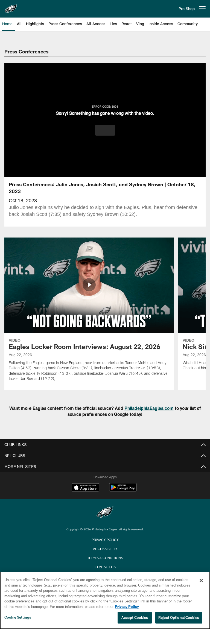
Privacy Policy (105, 539)
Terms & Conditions (105, 557)
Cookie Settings (17, 617)
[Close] (201, 581)
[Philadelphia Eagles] (105, 512)
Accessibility (105, 548)
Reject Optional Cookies (178, 618)
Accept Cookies (134, 618)
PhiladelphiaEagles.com (149, 408)
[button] (105, 130)
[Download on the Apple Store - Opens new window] (85, 488)
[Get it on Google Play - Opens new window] (123, 490)
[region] (105, 600)
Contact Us (105, 566)
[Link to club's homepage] (11, 6)
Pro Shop (187, 8)
